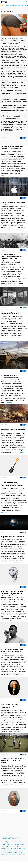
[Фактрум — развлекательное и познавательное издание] (5, 2)
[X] (21, 138)
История (3, 9)
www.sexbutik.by (8, 133)
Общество (4, 250)
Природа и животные (7, 754)
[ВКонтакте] (25, 138)
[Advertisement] (14, 824)
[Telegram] (23, 138)
